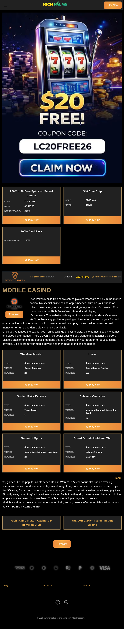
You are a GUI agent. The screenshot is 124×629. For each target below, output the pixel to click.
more (118, 478)
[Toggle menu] (5, 5)
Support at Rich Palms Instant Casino (92, 522)
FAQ (6, 585)
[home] (56, 8)
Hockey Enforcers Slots (93, 276)
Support (87, 585)
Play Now (113, 5)
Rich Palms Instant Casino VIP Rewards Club (31, 522)
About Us (47, 585)
